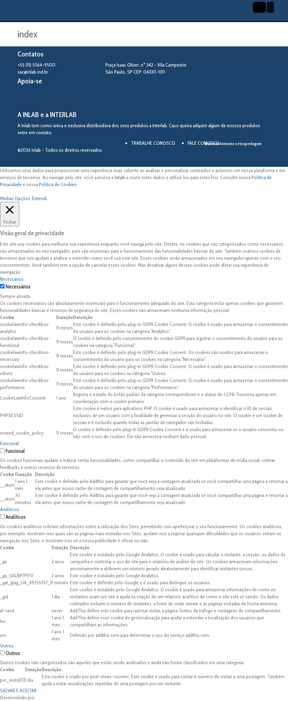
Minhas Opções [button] (15, 198)
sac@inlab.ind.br (33, 72)
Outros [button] (7, 645)
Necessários (18, 287)
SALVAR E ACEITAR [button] (18, 690)
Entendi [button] (39, 198)
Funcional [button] (9, 443)
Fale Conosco (204, 143)
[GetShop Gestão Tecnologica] (243, 155)
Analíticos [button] (9, 509)
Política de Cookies (58, 184)
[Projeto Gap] (56, 98)
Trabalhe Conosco (153, 143)
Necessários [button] (12, 279)
